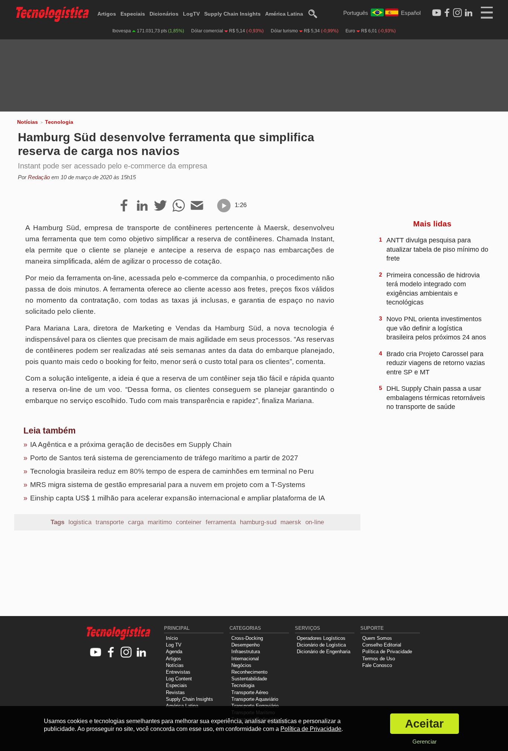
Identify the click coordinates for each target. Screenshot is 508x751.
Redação (39, 177)
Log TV (173, 645)
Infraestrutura (245, 651)
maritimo (160, 522)
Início (172, 638)
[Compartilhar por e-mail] (196, 206)
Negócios (241, 665)
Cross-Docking (247, 638)
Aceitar (424, 723)
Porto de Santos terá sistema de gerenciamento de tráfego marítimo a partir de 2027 (164, 458)
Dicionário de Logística (321, 645)
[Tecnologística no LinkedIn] (141, 653)
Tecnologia (59, 122)
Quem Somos (377, 638)
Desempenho (245, 645)
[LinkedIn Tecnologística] (468, 13)
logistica (79, 522)
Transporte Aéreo (249, 692)
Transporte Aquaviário (254, 699)
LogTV (191, 14)
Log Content (179, 678)
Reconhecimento (249, 672)
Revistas (175, 692)
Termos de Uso (378, 658)
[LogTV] (436, 13)
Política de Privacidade (387, 651)
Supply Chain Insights (232, 14)
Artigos (106, 14)
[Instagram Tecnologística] (457, 13)
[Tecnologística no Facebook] (111, 653)
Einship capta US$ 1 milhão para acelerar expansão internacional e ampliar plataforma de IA (177, 498)
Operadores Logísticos (321, 638)
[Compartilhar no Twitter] (160, 206)
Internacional (245, 658)
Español (411, 13)
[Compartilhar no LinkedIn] (142, 206)
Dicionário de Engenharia (323, 651)
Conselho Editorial (381, 645)
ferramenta (221, 522)
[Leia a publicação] (224, 205)
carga (136, 522)
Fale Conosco (377, 665)
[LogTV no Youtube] (95, 653)
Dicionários (164, 14)
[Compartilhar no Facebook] (124, 206)
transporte (110, 522)
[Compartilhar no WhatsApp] (178, 206)
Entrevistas (178, 672)
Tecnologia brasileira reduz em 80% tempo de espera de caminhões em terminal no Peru (172, 471)
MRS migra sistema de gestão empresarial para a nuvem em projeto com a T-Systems (167, 485)
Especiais (132, 14)
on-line (314, 522)
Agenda (174, 651)
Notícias (27, 122)
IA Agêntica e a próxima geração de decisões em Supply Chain (131, 444)
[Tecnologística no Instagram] (126, 653)
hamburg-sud (258, 522)
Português (355, 13)
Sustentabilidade (249, 678)
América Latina (284, 14)
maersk (290, 522)
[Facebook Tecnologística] (447, 13)
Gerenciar (424, 741)
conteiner (189, 522)
